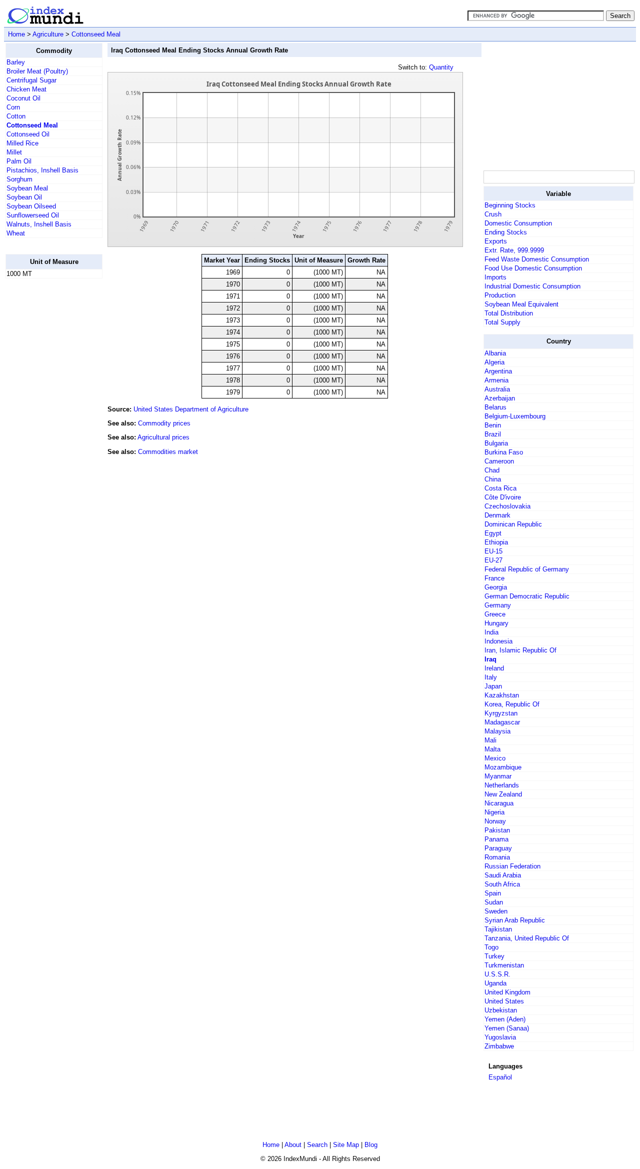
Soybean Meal (27, 188)
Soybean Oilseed (31, 206)
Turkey (494, 956)
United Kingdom (507, 992)
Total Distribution (508, 313)
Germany (497, 605)
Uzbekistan (500, 1010)
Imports (495, 277)
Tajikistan (498, 929)
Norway (495, 821)
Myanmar (498, 776)
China (492, 479)
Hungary (496, 623)
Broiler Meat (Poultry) (37, 71)
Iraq (490, 659)
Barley (15, 62)
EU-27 (493, 560)
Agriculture (48, 34)
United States (504, 1001)
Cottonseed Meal (96, 34)
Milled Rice (22, 143)
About (293, 1144)
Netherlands (501, 785)
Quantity (441, 67)
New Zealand (503, 794)
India (491, 632)
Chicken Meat (26, 89)
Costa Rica (500, 488)
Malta (492, 749)
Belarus (495, 407)
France (494, 578)
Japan (493, 686)
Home (16, 34)
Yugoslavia (500, 1037)
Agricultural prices (164, 437)
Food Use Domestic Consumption (533, 268)
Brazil (492, 434)
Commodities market (168, 452)
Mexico (495, 758)
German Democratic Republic (527, 596)
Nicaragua (499, 803)
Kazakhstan (501, 695)
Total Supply (502, 322)
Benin (492, 425)
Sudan (493, 902)
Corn (13, 107)
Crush (493, 214)
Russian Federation (512, 866)
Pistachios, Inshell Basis (42, 170)
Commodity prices (164, 423)
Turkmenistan (504, 965)
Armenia (496, 380)
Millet (14, 152)
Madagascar (502, 722)
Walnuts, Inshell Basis (39, 224)
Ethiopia (496, 542)
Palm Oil (19, 161)
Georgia (495, 587)
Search (317, 1144)
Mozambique (503, 767)
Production (500, 295)
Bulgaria (496, 443)
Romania (497, 857)
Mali (490, 740)
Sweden (496, 911)
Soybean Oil (24, 197)
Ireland (494, 668)
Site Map (346, 1144)
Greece (495, 614)
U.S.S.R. (497, 974)
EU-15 (493, 551)
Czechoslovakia (507, 506)
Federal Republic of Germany (526, 569)
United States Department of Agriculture (191, 409)
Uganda (495, 983)
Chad (492, 470)
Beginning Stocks (510, 205)
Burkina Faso (503, 452)
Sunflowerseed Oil (32, 215)
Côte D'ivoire (502, 497)
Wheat (15, 233)
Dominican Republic (513, 524)
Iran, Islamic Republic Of (520, 650)
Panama (496, 839)
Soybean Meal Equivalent (521, 304)
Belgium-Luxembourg (515, 416)
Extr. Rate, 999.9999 (514, 250)
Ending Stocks (505, 232)
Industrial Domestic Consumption (532, 286)
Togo (491, 947)
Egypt (493, 533)
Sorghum (19, 179)
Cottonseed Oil (28, 134)
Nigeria (494, 812)
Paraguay (498, 848)
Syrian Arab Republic (514, 920)
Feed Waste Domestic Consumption (536, 259)
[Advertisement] (46, 436)
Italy (490, 677)
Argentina (498, 371)
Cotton (16, 116)
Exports (495, 241)
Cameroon (499, 461)
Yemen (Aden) (505, 1019)
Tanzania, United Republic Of (526, 938)
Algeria (494, 362)
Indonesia (498, 641)
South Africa (502, 884)
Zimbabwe (499, 1046)
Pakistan (497, 830)
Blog (371, 1144)
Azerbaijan (499, 398)
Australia (497, 389)
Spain (492, 893)
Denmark (497, 515)
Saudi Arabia (502, 875)
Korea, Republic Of (512, 704)
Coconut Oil (23, 98)
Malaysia (497, 731)
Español (500, 1077)
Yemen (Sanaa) (506, 1028)
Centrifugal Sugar (31, 80)
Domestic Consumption (518, 223)
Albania (495, 353)
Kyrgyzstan (501, 713)
